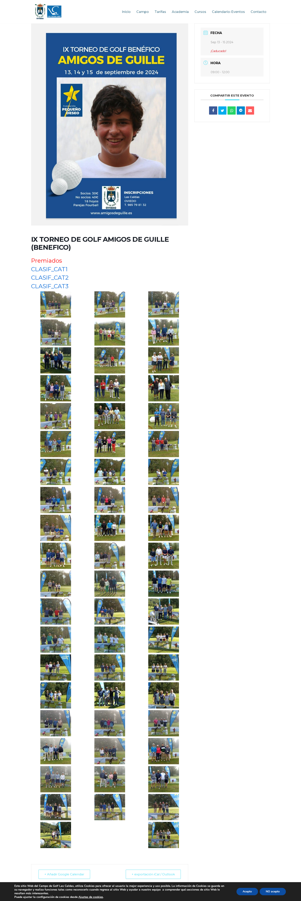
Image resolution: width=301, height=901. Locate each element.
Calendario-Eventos (228, 12)
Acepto (247, 891)
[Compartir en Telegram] (241, 110)
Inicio (126, 12)
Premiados (46, 260)
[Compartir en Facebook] (213, 110)
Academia (180, 12)
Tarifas (160, 12)
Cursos (200, 12)
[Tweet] (222, 110)
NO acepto (273, 891)
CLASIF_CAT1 (49, 269)
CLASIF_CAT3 (49, 286)
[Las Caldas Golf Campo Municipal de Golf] (48, 12)
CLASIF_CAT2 (50, 277)
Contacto (258, 12)
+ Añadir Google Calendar (64, 874)
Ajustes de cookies (90, 897)
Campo (142, 12)
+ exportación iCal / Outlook (153, 874)
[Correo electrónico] (250, 110)
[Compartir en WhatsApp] (231, 110)
